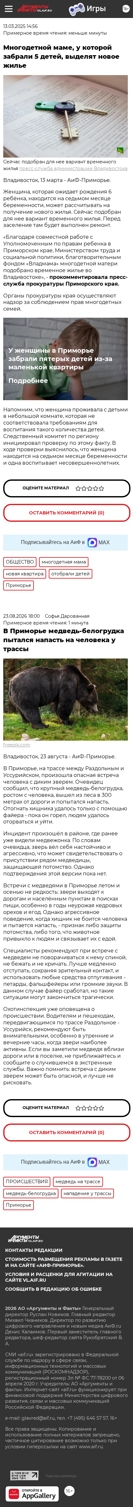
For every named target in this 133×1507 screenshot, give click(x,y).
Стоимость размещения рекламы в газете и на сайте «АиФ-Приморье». (63, 1262)
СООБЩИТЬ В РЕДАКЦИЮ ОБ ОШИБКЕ (53, 1289)
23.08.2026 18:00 (21, 616)
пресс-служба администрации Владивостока (73, 168)
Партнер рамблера (61, 1476)
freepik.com (16, 745)
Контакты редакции (34, 1250)
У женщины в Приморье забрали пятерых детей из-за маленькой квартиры (60, 359)
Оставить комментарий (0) (66, 513)
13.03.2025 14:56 (20, 26)
